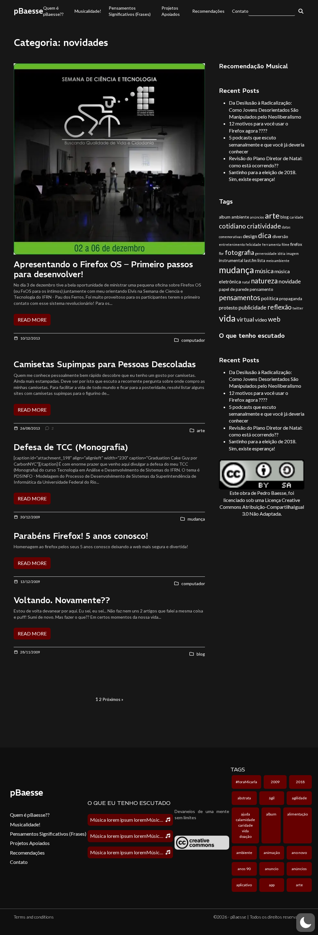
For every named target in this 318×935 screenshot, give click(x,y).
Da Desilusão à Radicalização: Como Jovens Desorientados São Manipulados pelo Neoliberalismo (265, 110)
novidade (290, 281)
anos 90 (244, 868)
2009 (275, 781)
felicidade (253, 244)
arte (272, 215)
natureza (264, 281)
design (250, 236)
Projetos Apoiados (170, 11)
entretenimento (232, 244)
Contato (240, 11)
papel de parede (234, 289)
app (272, 885)
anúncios (257, 217)
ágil (272, 798)
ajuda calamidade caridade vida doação (245, 825)
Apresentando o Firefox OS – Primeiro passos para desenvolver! (103, 269)
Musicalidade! (88, 11)
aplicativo (244, 885)
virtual (245, 319)
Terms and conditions (34, 916)
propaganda (290, 298)
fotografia (239, 252)
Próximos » (112, 699)
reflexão (279, 307)
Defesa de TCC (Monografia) (71, 447)
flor (221, 253)
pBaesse (28, 11)
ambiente (240, 217)
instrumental (231, 260)
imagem (292, 253)
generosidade (266, 253)
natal (246, 282)
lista (261, 260)
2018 (300, 781)
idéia (281, 253)
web (274, 319)
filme (285, 244)
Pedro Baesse (271, 493)
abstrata (244, 798)
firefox (296, 244)
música (264, 270)
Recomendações (208, 11)
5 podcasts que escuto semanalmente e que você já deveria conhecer (266, 144)
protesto (228, 307)
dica (264, 235)
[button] (305, 922)
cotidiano (232, 226)
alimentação (297, 814)
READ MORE (32, 320)
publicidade (252, 307)
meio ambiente (277, 261)
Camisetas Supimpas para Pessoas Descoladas (105, 364)
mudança (236, 269)
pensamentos (239, 297)
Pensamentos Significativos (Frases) (130, 11)
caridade (296, 217)
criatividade (264, 226)
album (224, 217)
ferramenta (271, 244)
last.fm (250, 260)
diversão (280, 236)
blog (284, 217)
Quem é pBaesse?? (53, 11)
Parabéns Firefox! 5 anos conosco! (81, 536)
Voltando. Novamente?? (62, 600)
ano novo (299, 852)
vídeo (261, 320)
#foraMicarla (246, 781)
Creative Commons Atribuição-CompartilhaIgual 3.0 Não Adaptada (262, 507)
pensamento (261, 289)
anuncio (271, 868)
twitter (298, 308)
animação (272, 852)
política (269, 298)
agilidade (299, 798)
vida (227, 318)
